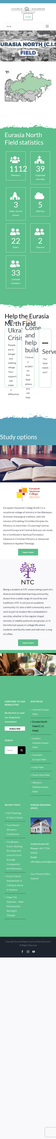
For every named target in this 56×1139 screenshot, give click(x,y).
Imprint (34, 878)
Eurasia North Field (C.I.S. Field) (39, 726)
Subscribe (14, 728)
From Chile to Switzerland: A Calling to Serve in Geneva (15, 883)
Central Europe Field (40, 711)
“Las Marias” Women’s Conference (13, 829)
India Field (38, 767)
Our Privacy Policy (40, 873)
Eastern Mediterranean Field (40, 743)
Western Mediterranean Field (40, 787)
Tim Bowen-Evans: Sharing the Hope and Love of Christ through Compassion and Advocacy (14, 855)
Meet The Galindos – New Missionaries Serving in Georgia (15, 906)
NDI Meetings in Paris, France (15, 815)
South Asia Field (41, 774)
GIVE (28, 16)
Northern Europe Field (39, 757)
